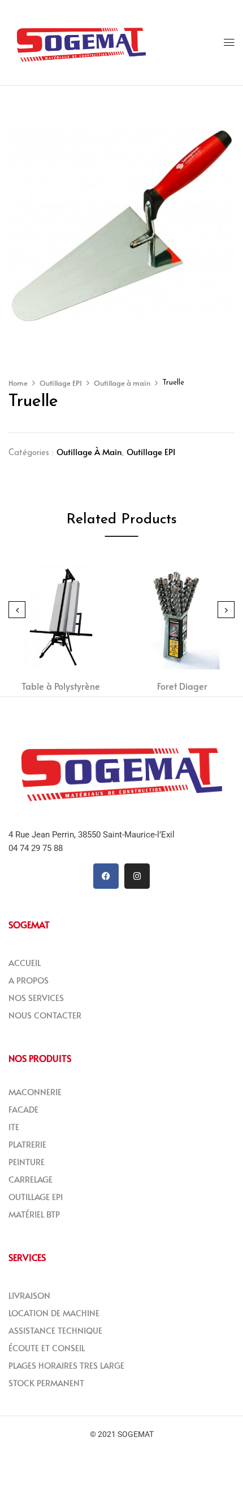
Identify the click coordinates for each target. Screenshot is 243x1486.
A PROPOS (28, 980)
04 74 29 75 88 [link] (35, 848)
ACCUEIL (24, 962)
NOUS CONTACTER (44, 1015)
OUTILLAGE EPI (35, 1196)
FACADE (23, 1109)
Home (18, 383)
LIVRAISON (29, 1295)
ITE (13, 1126)
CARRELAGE (30, 1179)
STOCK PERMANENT (46, 1382)
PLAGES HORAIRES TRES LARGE (66, 1365)
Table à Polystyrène (60, 686)
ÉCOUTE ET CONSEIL (46, 1347)
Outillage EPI (61, 383)
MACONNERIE (35, 1091)
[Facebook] (106, 876)
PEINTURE (26, 1161)
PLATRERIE (27, 1144)
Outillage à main (122, 383)
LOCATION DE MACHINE (53, 1313)
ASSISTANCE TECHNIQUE (55, 1330)
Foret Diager (182, 686)
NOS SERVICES (36, 997)
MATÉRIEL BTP (34, 1214)
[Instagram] (137, 876)
